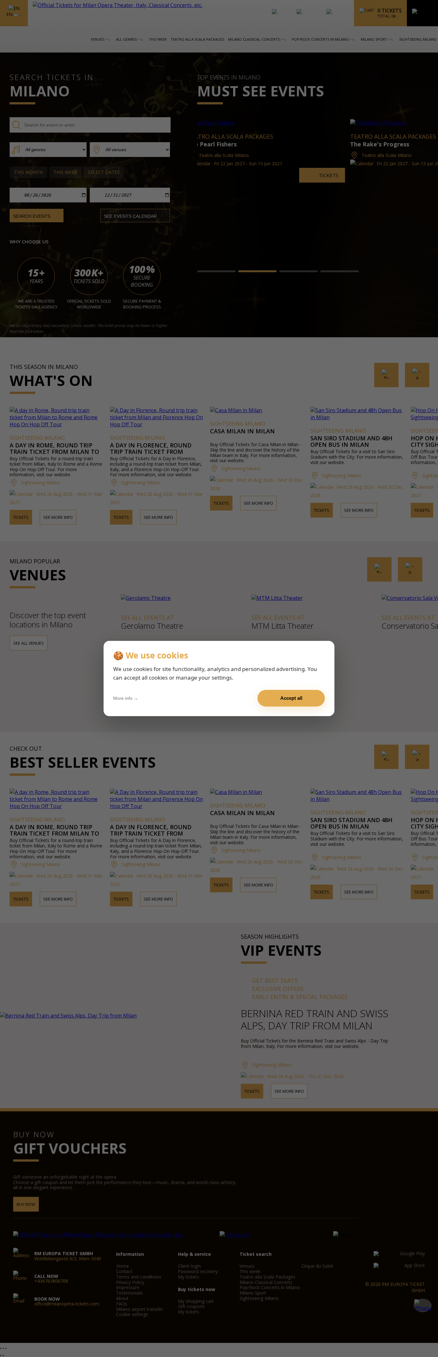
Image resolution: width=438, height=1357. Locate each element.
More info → (125, 698)
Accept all (291, 698)
